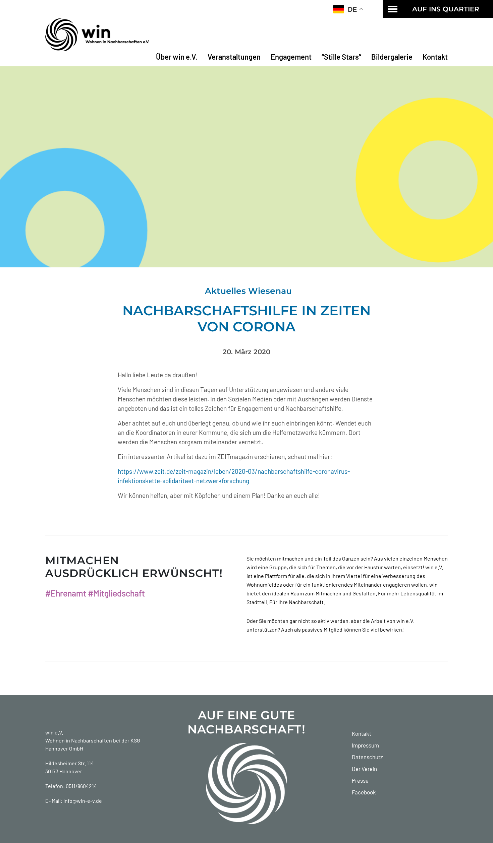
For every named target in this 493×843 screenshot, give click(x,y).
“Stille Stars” (341, 56)
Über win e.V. (177, 56)
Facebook (364, 792)
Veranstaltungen (234, 56)
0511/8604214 (81, 786)
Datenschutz (367, 757)
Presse (360, 780)
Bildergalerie (392, 56)
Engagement (291, 56)
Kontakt (435, 56)
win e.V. (54, 732)
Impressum (365, 745)
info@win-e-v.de (82, 800)
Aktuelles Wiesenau (248, 291)
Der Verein (364, 768)
